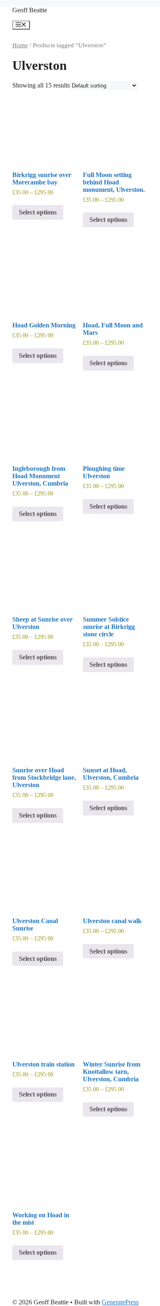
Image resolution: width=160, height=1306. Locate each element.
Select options (38, 212)
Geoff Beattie (29, 10)
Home (20, 45)
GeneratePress (120, 1302)
